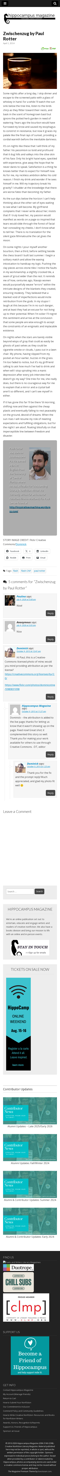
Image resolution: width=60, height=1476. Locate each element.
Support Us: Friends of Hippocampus (20, 1426)
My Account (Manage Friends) (16, 1394)
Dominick (21, 544)
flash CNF (26, 570)
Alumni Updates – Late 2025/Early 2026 (30, 1126)
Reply (50, 613)
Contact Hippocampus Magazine (18, 1390)
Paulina (21, 596)
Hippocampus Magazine (36, 706)
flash (15, 570)
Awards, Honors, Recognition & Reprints (21, 1422)
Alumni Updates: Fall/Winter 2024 (30, 1163)
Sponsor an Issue (11, 1431)
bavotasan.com (45, 1471)
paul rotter (39, 570)
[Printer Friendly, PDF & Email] (48, 48)
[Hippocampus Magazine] (30, 16)
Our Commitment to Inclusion (16, 1406)
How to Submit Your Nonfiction (17, 1402)
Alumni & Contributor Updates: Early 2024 (30, 1236)
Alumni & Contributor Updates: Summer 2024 (30, 1200)
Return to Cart (9, 1398)
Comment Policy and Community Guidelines (23, 1410)
